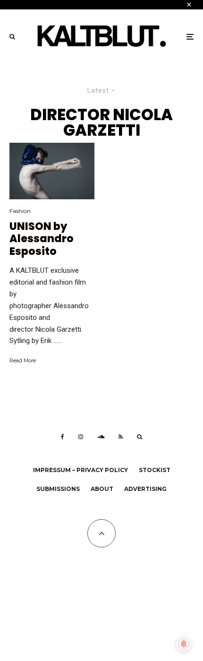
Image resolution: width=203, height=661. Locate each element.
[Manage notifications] (183, 644)
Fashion (20, 210)
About (102, 488)
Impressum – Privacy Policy (80, 469)
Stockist (154, 469)
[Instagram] (80, 437)
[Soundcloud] (100, 437)
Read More (22, 360)
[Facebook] (62, 437)
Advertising (145, 488)
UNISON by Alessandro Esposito (41, 239)
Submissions (58, 488)
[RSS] (120, 437)
